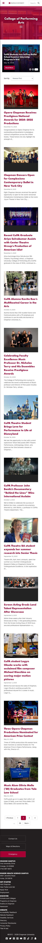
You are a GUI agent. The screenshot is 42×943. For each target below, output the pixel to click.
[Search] (38, 3)
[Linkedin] (25, 938)
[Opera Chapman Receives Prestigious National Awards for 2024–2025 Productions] (21, 97)
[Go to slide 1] (30, 69)
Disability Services (6, 918)
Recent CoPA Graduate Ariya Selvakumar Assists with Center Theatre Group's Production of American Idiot (20, 242)
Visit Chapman (5, 884)
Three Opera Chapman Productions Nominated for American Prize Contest (21, 732)
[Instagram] (14, 938)
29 (20, 823)
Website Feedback (7, 915)
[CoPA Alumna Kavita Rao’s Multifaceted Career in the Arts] (21, 283)
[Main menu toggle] (3, 3)
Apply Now (4, 890)
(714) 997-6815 (6, 869)
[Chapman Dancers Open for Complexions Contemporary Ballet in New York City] (21, 159)
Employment (4, 892)
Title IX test (4, 928)
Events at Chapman (7, 904)
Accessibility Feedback (8, 912)
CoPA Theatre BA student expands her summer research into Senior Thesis (20, 549)
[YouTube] (21, 938)
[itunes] (32, 938)
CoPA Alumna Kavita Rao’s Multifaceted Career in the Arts (20, 302)
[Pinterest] (17, 938)
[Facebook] (7, 938)
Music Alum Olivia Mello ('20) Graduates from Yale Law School (20, 789)
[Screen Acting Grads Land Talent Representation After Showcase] (21, 589)
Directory (3, 920)
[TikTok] (28, 938)
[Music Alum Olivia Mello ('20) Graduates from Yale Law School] (21, 769)
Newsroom (4, 906)
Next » (27, 823)
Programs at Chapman (8, 901)
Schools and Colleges (8, 898)
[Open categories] (21, 26)
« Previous (9, 818)
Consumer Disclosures (8, 923)
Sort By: (7, 78)
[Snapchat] (35, 938)
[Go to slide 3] (36, 69)
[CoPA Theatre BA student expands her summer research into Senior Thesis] (21, 530)
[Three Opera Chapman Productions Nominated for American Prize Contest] (21, 713)
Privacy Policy (5, 926)
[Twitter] (10, 938)
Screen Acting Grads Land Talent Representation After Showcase (20, 608)
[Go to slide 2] (33, 69)
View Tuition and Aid (7, 887)
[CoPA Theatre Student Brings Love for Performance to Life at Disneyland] (21, 407)
